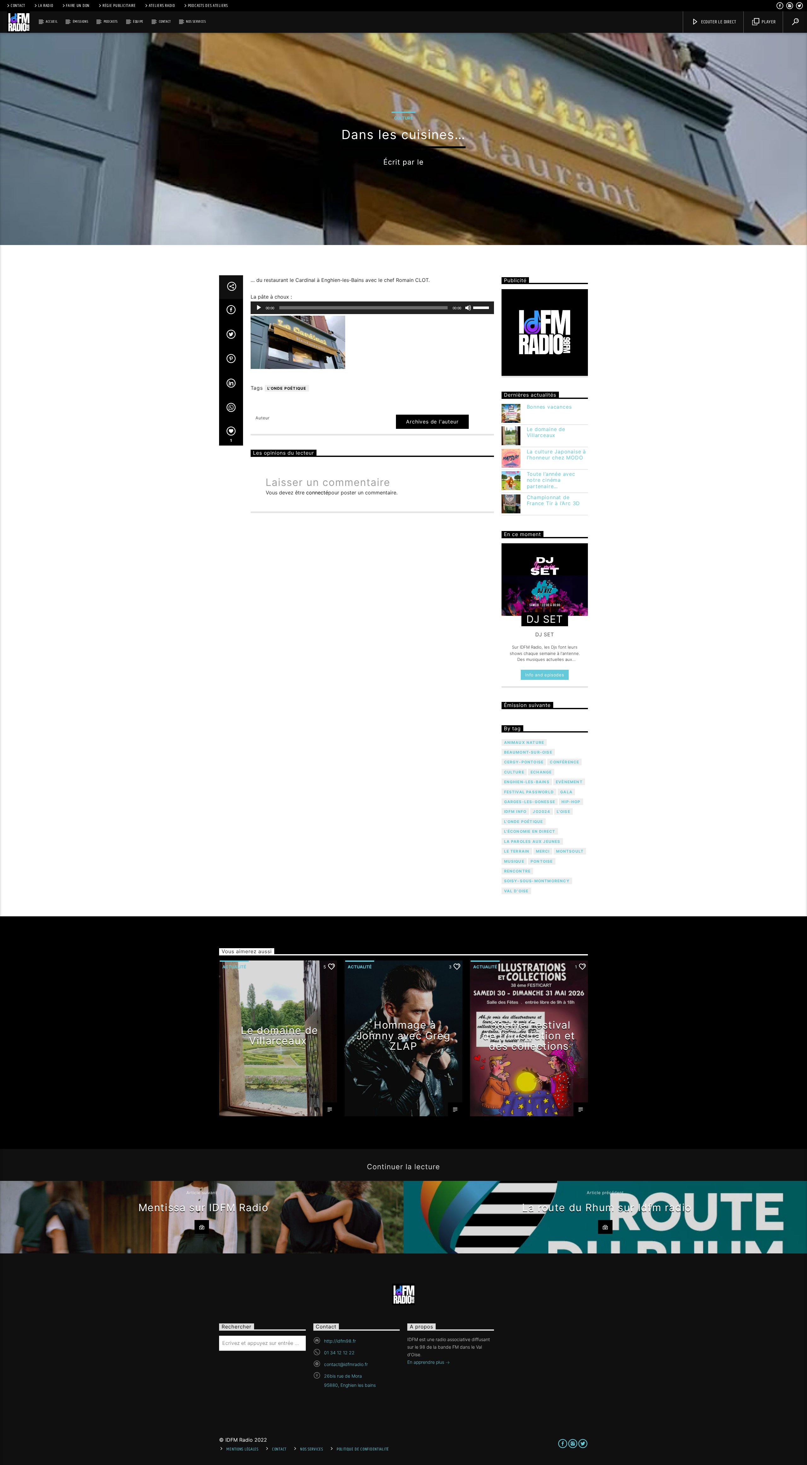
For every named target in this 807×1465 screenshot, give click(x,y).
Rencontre (517, 871)
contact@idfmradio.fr (346, 1364)
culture (514, 772)
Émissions (80, 22)
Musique (514, 861)
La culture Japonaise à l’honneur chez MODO (556, 455)
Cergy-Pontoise (524, 762)
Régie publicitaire (119, 5)
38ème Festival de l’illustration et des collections (529, 1035)
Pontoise (542, 861)
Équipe (138, 22)
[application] (372, 307)
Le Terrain (517, 851)
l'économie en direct (529, 831)
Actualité (234, 966)
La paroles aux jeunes (532, 841)
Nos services (196, 22)
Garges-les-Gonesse (529, 801)
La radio (45, 5)
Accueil (51, 22)
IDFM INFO (515, 811)
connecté (317, 492)
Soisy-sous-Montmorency (537, 880)
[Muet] (468, 308)
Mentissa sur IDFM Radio (203, 1207)
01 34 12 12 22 (339, 1352)
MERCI (543, 851)
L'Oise (563, 811)
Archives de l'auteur (432, 421)
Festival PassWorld (529, 792)
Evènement (569, 781)
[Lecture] (259, 308)
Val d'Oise (516, 891)
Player (768, 22)
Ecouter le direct (718, 22)
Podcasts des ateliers (208, 5)
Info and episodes (544, 674)
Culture (403, 117)
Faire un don (78, 5)
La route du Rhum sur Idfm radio (607, 1207)
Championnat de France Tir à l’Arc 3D (553, 500)
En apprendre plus (426, 1362)
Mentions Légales (242, 1449)
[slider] (482, 307)
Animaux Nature (524, 742)
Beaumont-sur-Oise (528, 752)
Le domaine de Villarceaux (546, 432)
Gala (566, 792)
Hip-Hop (570, 801)
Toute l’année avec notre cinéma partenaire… (551, 480)
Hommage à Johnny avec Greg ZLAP (404, 1035)
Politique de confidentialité (363, 1449)
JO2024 (541, 811)
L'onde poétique (286, 388)
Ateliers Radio (162, 5)
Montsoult (570, 851)
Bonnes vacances (549, 407)
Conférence (564, 762)
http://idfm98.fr (340, 1341)
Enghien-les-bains (526, 781)
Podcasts (111, 22)
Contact (18, 5)
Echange (541, 772)
